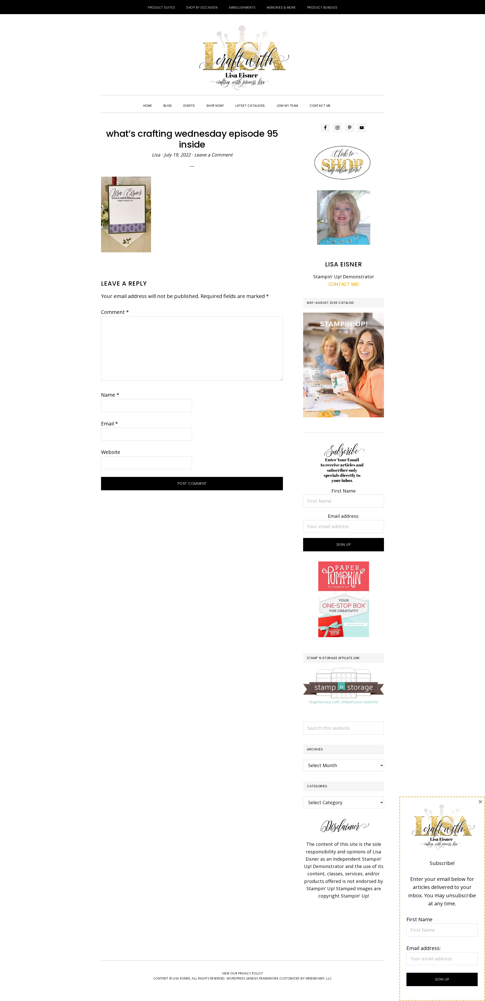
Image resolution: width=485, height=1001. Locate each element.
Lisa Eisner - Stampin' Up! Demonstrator (242, 58)
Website (110, 452)
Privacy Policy (250, 973)
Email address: (343, 516)
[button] (342, 101)
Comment (115, 312)
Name (110, 394)
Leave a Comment (213, 155)
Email (109, 423)
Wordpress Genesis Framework (253, 978)
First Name (343, 491)
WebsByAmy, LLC (319, 978)
